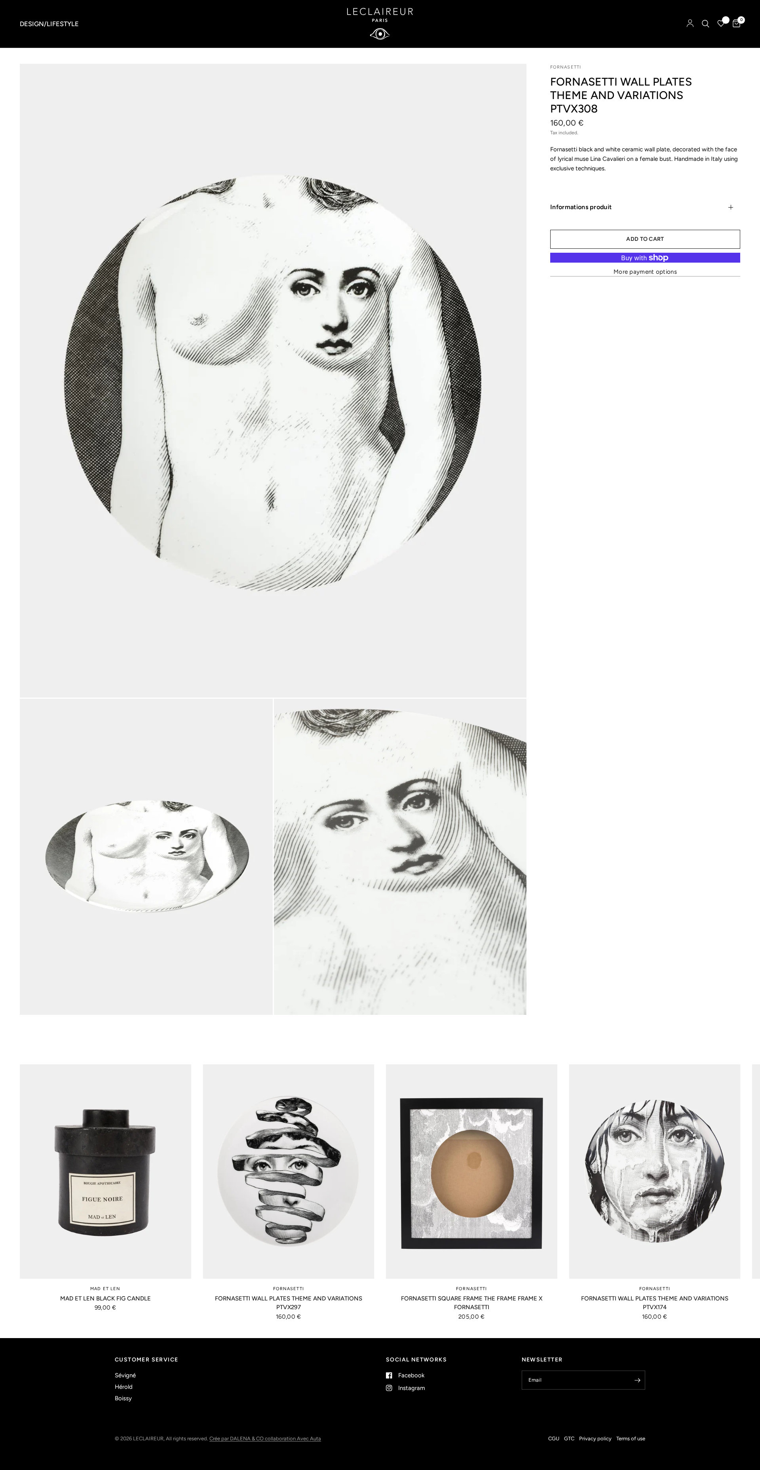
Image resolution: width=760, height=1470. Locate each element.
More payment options (645, 272)
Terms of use (630, 1438)
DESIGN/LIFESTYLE (49, 24)
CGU (553, 1438)
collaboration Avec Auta (293, 1438)
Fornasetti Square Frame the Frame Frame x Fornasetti (471, 1303)
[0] (734, 24)
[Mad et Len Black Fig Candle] (105, 1171)
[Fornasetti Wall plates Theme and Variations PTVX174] (655, 1171)
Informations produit (581, 207)
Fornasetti (288, 1288)
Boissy (123, 1398)
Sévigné (125, 1375)
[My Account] (690, 24)
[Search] (705, 24)
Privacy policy (595, 1438)
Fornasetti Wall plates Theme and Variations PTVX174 (654, 1303)
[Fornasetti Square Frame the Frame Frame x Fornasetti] (471, 1171)
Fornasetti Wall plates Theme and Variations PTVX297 (288, 1303)
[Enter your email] (637, 1380)
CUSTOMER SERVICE (146, 1360)
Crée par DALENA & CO (237, 1438)
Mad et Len (105, 1288)
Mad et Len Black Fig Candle (105, 1298)
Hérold (124, 1386)
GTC (569, 1438)
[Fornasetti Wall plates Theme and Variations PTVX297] (288, 1171)
